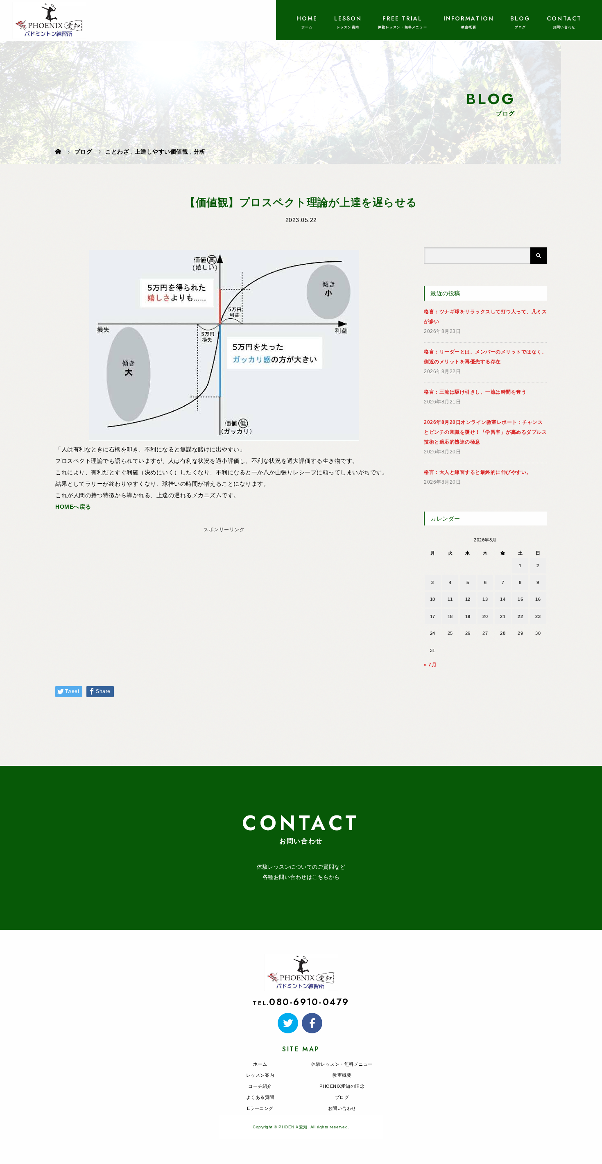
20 (485, 616)
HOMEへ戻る (73, 506)
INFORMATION (469, 18)
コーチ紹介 (260, 1086)
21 (502, 616)
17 (432, 616)
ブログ (342, 1097)
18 (450, 616)
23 (538, 616)
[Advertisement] (224, 593)
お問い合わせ (342, 1108)
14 (502, 599)
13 (485, 599)
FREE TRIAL (402, 18)
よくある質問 (260, 1097)
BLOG (520, 18)
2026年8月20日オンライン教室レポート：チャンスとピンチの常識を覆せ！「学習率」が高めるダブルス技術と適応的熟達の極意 (485, 432)
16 (538, 599)
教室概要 (342, 1075)
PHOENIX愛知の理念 (341, 1086)
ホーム (260, 1064)
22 (520, 616)
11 (450, 599)
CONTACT (564, 18)
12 (468, 599)
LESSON (348, 18)
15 (520, 599)
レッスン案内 (260, 1075)
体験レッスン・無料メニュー (342, 1064)
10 (432, 599)
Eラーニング (260, 1108)
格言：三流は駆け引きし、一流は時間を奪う (475, 392)
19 (468, 616)
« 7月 (430, 665)
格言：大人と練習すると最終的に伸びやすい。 (478, 472)
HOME (306, 18)
